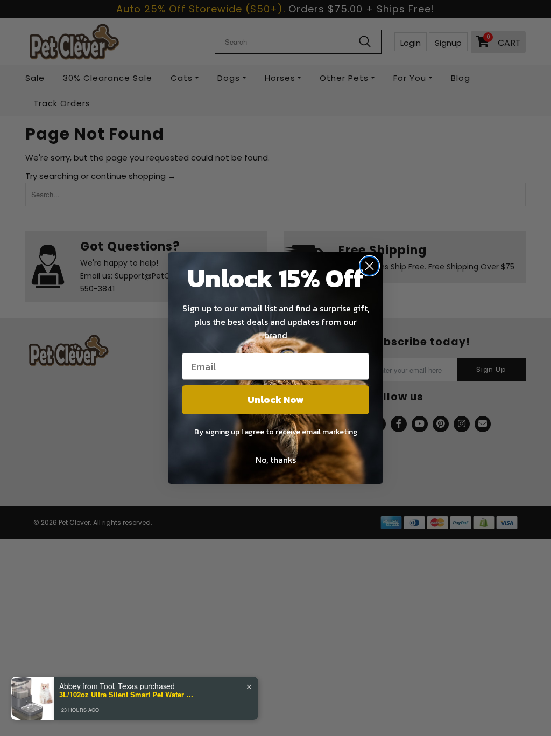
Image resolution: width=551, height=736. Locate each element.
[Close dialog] (369, 265)
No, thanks (276, 459)
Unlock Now (275, 399)
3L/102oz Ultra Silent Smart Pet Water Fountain (126, 694)
